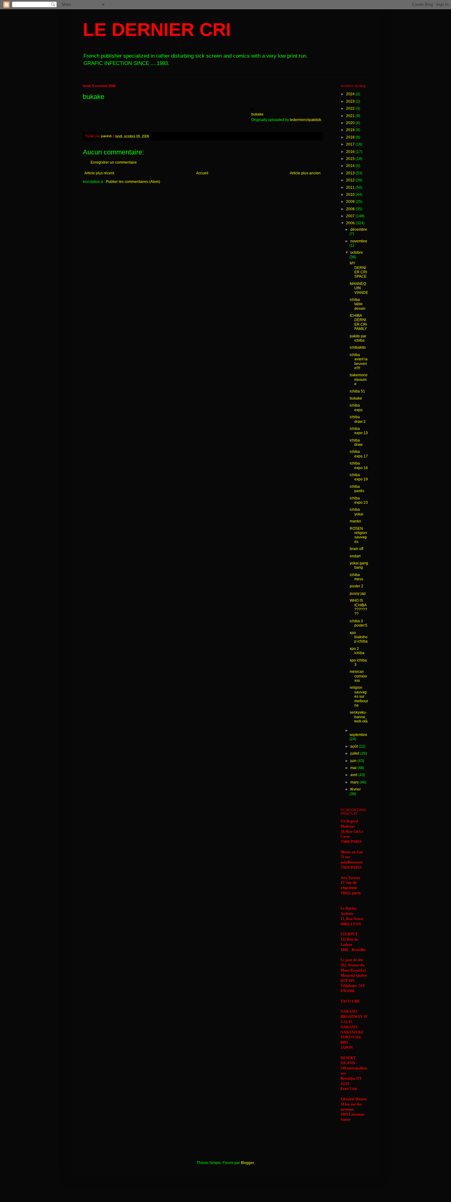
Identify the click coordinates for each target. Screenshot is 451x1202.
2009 (351, 201)
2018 (351, 137)
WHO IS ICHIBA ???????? (358, 607)
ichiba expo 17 (359, 453)
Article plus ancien (305, 173)
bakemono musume (359, 379)
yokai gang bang (359, 565)
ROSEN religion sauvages (358, 535)
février (355, 789)
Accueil (202, 173)
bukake (257, 114)
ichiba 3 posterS (358, 623)
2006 (351, 223)
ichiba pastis (357, 488)
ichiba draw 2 (358, 419)
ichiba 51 (357, 391)
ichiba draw (356, 442)
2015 (351, 159)
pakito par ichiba (358, 338)
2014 (351, 166)
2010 (351, 194)
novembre (358, 241)
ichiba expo (356, 407)
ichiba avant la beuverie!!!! (359, 361)
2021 (351, 116)
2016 (351, 152)
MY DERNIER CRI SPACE (358, 270)
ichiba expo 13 (359, 431)
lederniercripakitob (305, 120)
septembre (358, 735)
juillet (355, 753)
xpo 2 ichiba (357, 651)
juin (353, 761)
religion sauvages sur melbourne (359, 696)
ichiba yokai (356, 511)
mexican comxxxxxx (358, 676)
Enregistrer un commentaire (114, 162)
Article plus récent (99, 173)
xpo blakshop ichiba (359, 637)
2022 (351, 108)
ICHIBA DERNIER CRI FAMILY (358, 322)
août (354, 746)
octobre (356, 252)
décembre (358, 229)
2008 (351, 209)
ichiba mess (356, 577)
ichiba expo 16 (359, 465)
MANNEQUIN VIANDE (359, 288)
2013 (351, 173)
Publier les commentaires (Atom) (133, 182)
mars (355, 782)
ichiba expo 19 (359, 477)
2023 (351, 101)
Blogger (247, 1163)
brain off (356, 549)
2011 (351, 187)
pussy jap (358, 593)
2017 (351, 144)
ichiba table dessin (357, 304)
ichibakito (358, 347)
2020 (351, 123)
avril (354, 775)
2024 (351, 94)
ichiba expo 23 (359, 500)
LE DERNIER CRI (157, 29)
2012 (351, 180)
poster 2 (356, 586)
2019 (351, 130)
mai (353, 768)
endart (355, 556)
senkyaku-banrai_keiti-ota (359, 716)
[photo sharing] (252, 108)
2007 (351, 216)
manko (355, 521)
